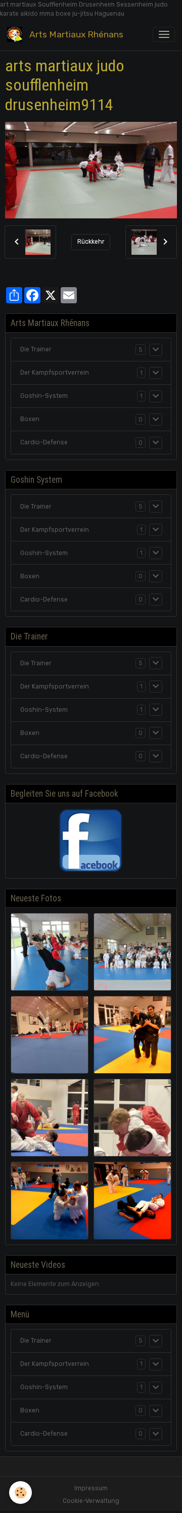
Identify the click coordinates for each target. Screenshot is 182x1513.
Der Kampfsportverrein (54, 372)
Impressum (91, 1488)
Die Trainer (36, 349)
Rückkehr (91, 241)
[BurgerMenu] (164, 34)
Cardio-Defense (44, 442)
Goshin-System (44, 395)
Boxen (29, 419)
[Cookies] (20, 1492)
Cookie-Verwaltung (91, 1500)
